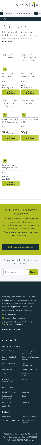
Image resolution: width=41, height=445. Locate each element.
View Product (11, 92)
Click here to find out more (20, 247)
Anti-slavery (6, 416)
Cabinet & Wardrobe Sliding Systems (29, 364)
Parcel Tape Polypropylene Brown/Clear (27, 75)
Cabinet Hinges (8, 351)
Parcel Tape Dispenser (7, 75)
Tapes (5, 19)
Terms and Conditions (10, 420)
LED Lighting (7, 369)
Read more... (8, 41)
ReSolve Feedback (9, 392)
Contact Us (26, 402)
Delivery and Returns (30, 416)
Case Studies (7, 402)
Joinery (5, 373)
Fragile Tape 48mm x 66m (29, 120)
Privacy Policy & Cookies (28, 421)
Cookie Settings (8, 406)
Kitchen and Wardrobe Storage (30, 358)
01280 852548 (10, 314)
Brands (24, 379)
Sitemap (30, 440)
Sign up (33, 272)
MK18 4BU (19, 324)
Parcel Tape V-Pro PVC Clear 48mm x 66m (10, 120)
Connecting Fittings (29, 369)
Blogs (24, 396)
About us (25, 392)
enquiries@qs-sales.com (15, 318)
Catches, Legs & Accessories (28, 352)
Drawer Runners (8, 363)
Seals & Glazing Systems (27, 374)
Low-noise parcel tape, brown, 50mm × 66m (10, 166)
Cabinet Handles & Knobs (9, 358)
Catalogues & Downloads (7, 397)
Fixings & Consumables (7, 380)
